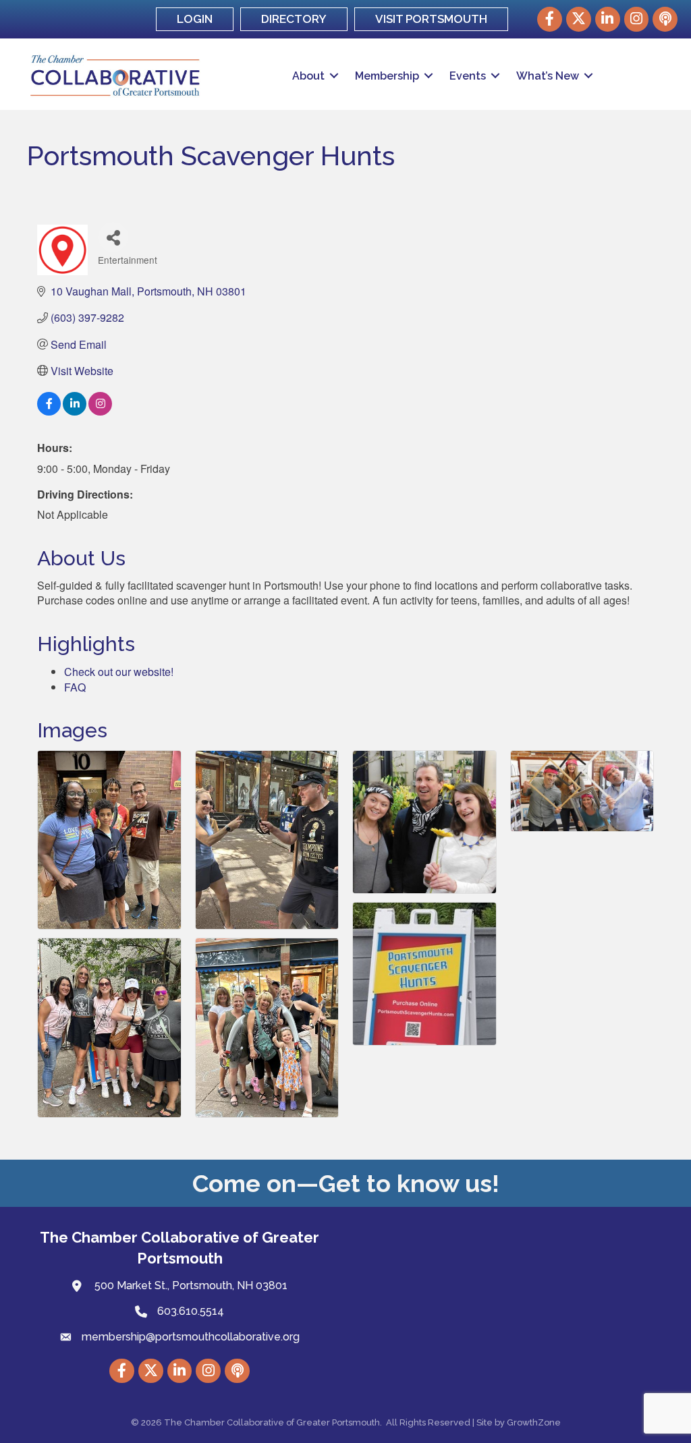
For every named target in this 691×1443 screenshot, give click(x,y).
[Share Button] (113, 237)
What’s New (547, 75)
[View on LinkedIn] (74, 411)
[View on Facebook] (49, 411)
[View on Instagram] (100, 411)
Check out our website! (118, 671)
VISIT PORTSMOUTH (431, 19)
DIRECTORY (294, 19)
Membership (387, 75)
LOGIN (195, 19)
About (308, 75)
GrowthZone (534, 1422)
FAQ (75, 687)
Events (467, 75)
